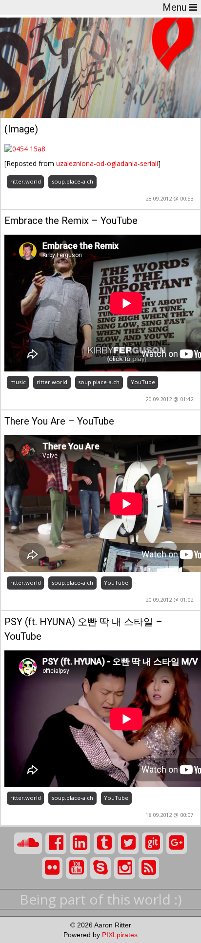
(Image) (21, 129)
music (18, 382)
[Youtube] (76, 868)
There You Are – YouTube (59, 421)
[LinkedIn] (80, 843)
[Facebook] (55, 843)
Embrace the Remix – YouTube (71, 220)
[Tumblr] (104, 843)
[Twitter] (128, 843)
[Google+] (176, 843)
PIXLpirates (120, 935)
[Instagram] (124, 868)
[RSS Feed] (149, 868)
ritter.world (25, 181)
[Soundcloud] (28, 843)
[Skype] (100, 868)
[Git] (152, 843)
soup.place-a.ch (72, 181)
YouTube (143, 382)
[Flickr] (52, 868)
